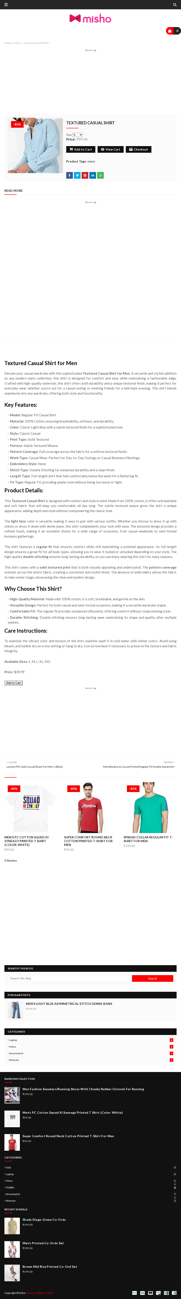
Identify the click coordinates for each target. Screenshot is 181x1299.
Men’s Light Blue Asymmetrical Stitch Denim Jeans (69, 1004)
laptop (90, 1040)
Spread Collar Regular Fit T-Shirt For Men (148, 839)
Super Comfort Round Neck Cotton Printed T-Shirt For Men (88, 841)
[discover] (158, 1293)
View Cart (113, 149)
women (90, 1060)
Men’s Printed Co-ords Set (43, 1243)
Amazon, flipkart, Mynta (39, 1293)
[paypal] (134, 1293)
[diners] (166, 1293)
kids (90, 1167)
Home (8, 43)
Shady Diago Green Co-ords (44, 1219)
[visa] (142, 1293)
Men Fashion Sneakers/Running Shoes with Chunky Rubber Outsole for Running (83, 1089)
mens (17, 43)
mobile (90, 1187)
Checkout (141, 149)
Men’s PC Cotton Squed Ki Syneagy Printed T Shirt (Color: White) (26, 841)
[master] (150, 1293)
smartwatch (90, 1053)
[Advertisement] (90, 83)
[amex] (174, 1293)
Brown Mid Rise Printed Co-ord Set (50, 1266)
